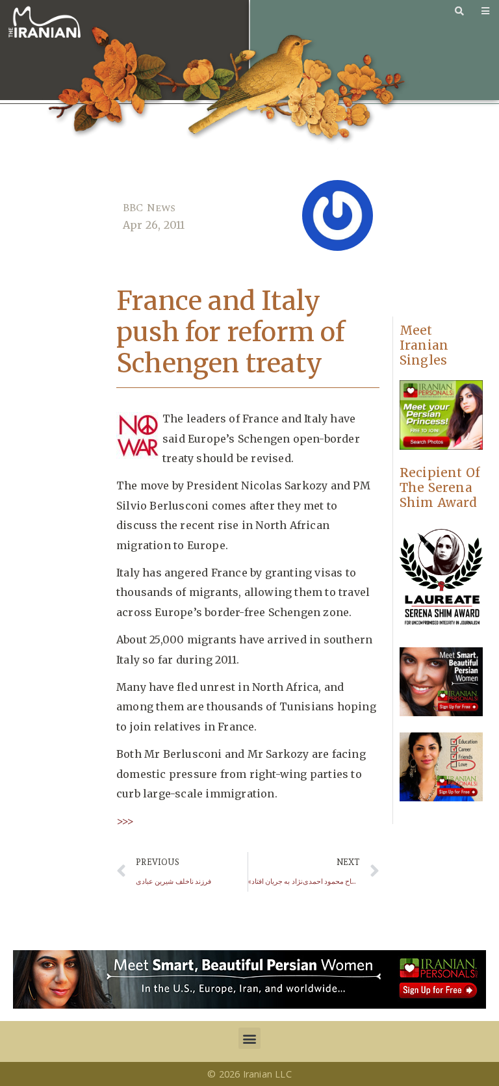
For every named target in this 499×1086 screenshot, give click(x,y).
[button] (249, 1038)
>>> (125, 820)
